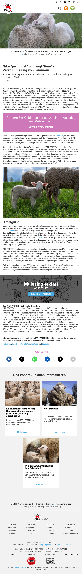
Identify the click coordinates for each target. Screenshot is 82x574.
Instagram (7, 344)
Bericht (12, 231)
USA (31, 534)
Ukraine (12, 534)
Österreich (12, 531)
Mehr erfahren (41, 294)
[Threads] (77, 1)
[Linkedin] (65, 1)
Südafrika (50, 531)
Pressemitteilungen (63, 51)
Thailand (70, 531)
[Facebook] (60, 1)
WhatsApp (25, 344)
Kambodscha (31, 528)
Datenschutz (31, 555)
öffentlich (59, 136)
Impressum (12, 555)
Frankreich (12, 528)
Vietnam (51, 534)
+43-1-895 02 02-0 (64, 545)
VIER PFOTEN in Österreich (22, 51)
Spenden (66, 8)
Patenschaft (72, 8)
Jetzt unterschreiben (41, 127)
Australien (12, 525)
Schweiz (31, 531)
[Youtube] (69, 1)
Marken (39, 237)
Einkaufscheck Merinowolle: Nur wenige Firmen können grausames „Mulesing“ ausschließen (20, 412)
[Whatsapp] (73, 1)
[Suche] (60, 9)
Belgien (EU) (31, 525)
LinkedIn (45, 344)
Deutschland (70, 525)
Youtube (34, 344)
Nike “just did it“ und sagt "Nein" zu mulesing (42, 54)
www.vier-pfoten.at (19, 567)
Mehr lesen (22, 432)
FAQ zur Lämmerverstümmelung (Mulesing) (39, 467)
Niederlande (69, 528)
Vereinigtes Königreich (70, 534)
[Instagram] (56, 1)
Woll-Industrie (51, 408)
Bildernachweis (50, 555)
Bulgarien (50, 525)
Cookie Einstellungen (70, 555)
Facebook (16, 344)
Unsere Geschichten (44, 51)
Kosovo (50, 528)
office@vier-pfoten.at (45, 545)
